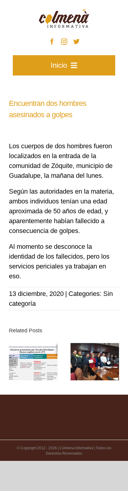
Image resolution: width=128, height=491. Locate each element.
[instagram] (64, 41)
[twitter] (76, 41)
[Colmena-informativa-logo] (64, 12)
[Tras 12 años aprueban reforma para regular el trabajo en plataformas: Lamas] (33, 361)
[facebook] (52, 41)
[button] (13, 361)
